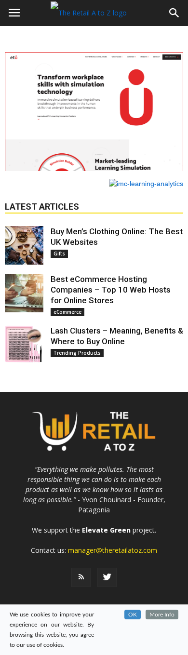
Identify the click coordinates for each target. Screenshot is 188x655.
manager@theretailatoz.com (112, 550)
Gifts (59, 253)
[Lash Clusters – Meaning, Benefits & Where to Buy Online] (24, 344)
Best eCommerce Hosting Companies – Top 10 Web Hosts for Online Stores (111, 289)
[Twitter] (107, 577)
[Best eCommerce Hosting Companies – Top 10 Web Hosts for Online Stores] (24, 293)
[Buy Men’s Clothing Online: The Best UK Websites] (24, 245)
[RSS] (81, 577)
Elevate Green (106, 530)
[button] (174, 13)
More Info (162, 614)
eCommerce (67, 311)
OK (132, 614)
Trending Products (77, 352)
